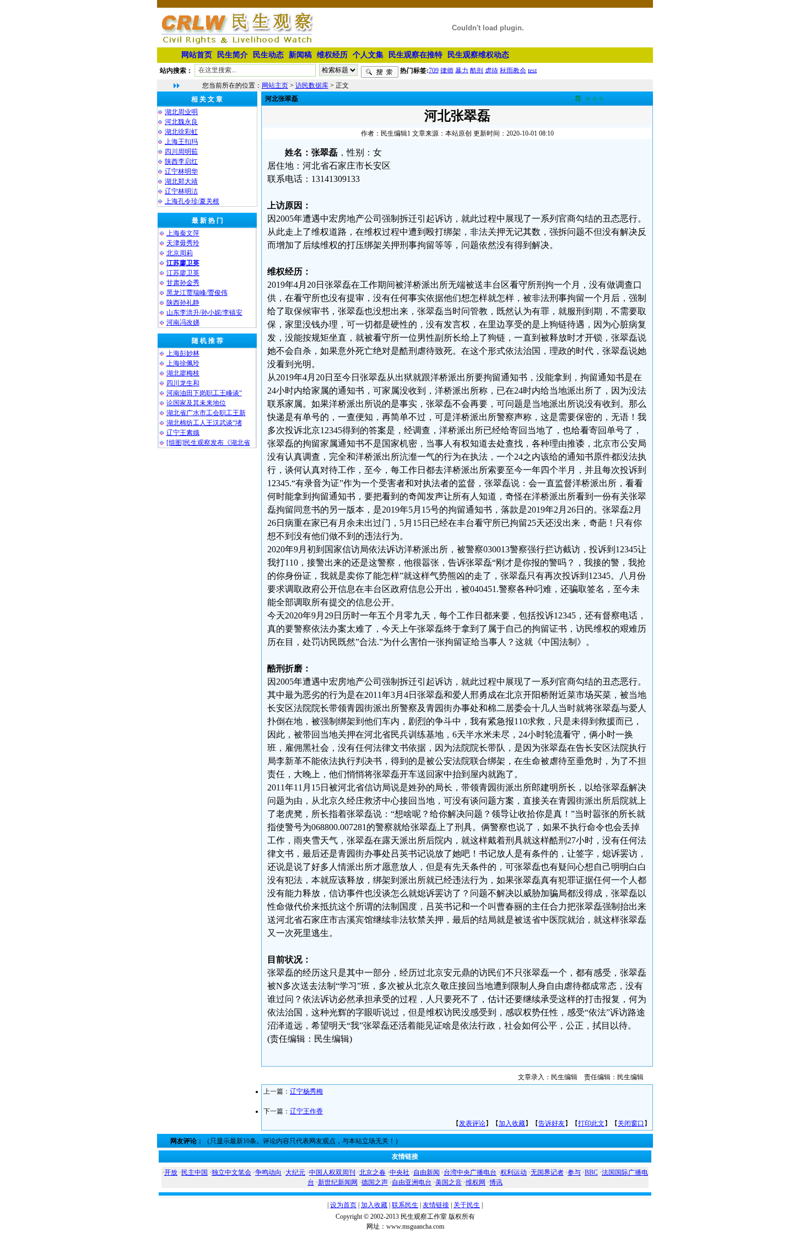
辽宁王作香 (306, 1111)
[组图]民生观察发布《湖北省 (208, 442)
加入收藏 (512, 1123)
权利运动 (513, 1172)
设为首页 (343, 1205)
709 (434, 70)
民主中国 (194, 1172)
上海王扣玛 (181, 142)
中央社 (399, 1172)
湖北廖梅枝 (182, 373)
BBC (591, 1172)
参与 (574, 1172)
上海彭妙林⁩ (182, 353)
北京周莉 (179, 253)
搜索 (379, 72)
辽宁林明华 (181, 171)
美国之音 (448, 1182)
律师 (446, 70)
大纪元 (295, 1172)
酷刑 (476, 70)
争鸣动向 (268, 1172)
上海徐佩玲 (182, 363)
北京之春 (372, 1172)
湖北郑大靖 (181, 181)
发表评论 (472, 1123)
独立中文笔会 (231, 1172)
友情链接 (436, 1205)
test (532, 70)
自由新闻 (426, 1172)
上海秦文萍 (182, 233)
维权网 (475, 1182)
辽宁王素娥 (182, 433)
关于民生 (466, 1205)
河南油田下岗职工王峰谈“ (204, 393)
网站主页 (275, 85)
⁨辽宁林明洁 (181, 191)
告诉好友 (551, 1123)
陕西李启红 (181, 161)
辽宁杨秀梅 (306, 1091)
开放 (170, 1172)
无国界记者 (547, 1172)
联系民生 (405, 1205)
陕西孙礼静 (182, 302)
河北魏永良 (181, 122)
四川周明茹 (181, 151)
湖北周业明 (181, 112)
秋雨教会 (513, 70)
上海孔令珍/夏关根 (192, 201)
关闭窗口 (631, 1123)
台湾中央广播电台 (470, 1172)
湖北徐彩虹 (181, 132)
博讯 (496, 1182)
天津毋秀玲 (182, 243)
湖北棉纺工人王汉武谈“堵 (204, 423)
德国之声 (374, 1182)
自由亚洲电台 (411, 1182)
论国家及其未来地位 (196, 403)
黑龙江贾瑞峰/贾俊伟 (197, 293)
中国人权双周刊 (332, 1172)
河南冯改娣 (182, 322)
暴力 (461, 70)
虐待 (491, 70)
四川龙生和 (182, 383)
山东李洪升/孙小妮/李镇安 (204, 312)
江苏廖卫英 (182, 273)
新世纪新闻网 (338, 1182)
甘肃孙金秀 (182, 283)
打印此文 (591, 1123)
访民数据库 (311, 85)
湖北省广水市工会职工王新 (206, 413)
